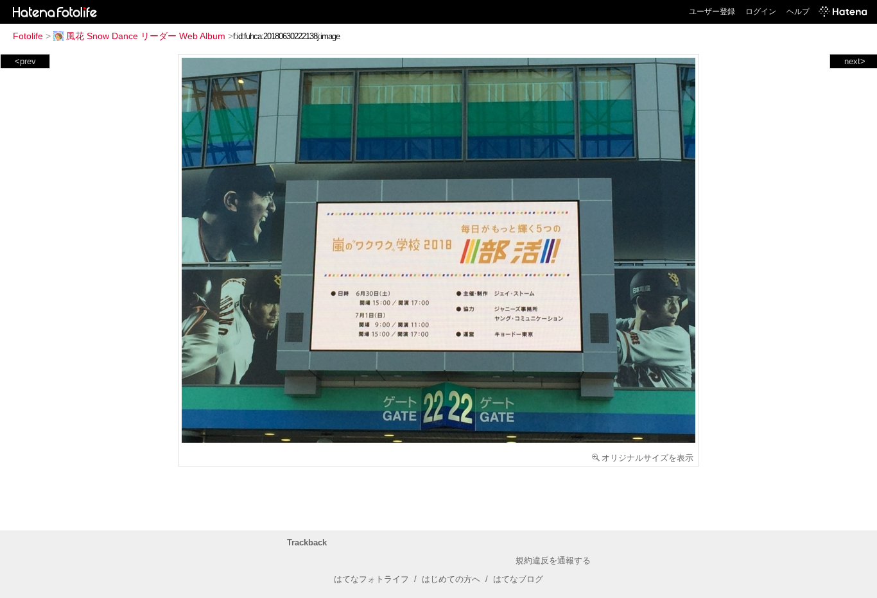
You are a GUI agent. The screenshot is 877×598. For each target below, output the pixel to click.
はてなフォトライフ (371, 579)
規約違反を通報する (553, 560)
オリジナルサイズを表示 (647, 458)
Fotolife (28, 36)
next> (854, 61)
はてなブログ (518, 579)
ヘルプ (798, 11)
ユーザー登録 (712, 11)
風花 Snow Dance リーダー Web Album (145, 36)
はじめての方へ (451, 579)
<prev (25, 61)
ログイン (760, 11)
